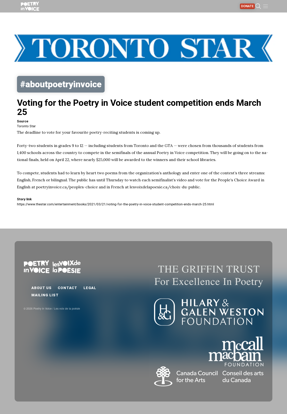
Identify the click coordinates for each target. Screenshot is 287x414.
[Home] (30, 6)
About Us (41, 288)
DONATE (247, 6)
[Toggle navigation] (265, 6)
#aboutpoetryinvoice (61, 84)
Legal (90, 288)
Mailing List (45, 295)
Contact (67, 288)
